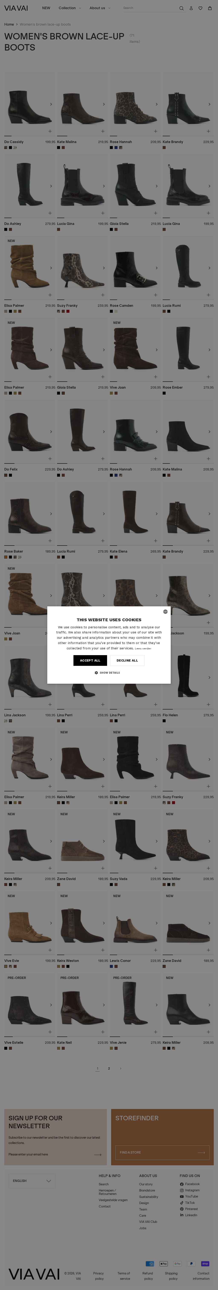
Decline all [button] (127, 660)
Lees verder (143, 648)
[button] (109, 672)
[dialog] (109, 645)
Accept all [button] (90, 660)
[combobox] (165, 612)
